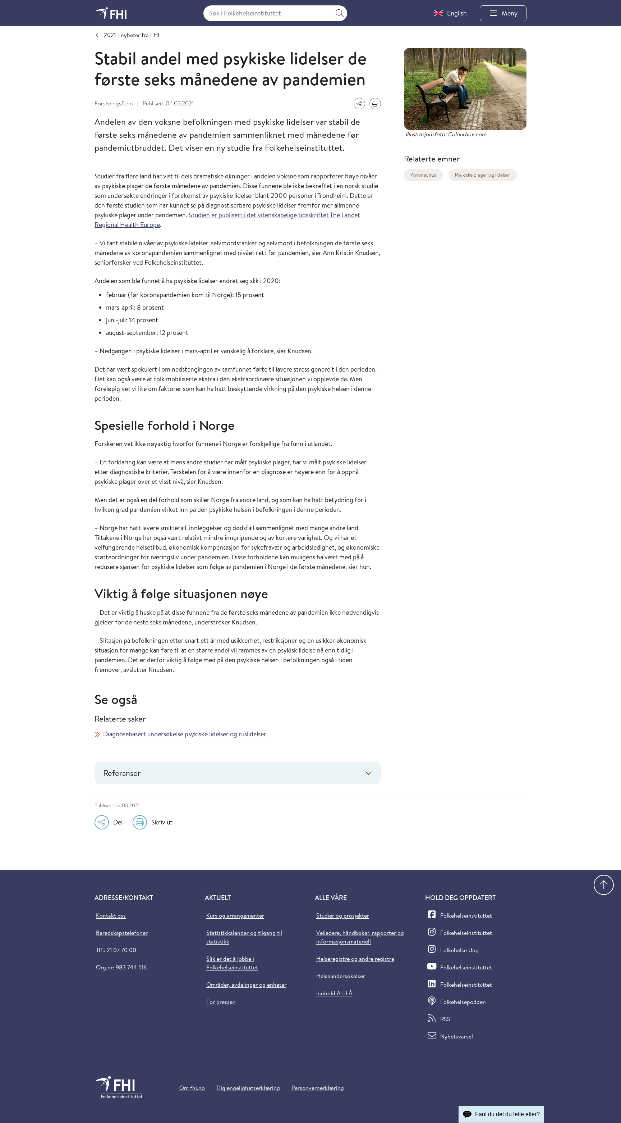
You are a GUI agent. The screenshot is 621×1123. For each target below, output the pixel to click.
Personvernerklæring (317, 1088)
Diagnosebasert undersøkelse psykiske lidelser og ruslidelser (184, 733)
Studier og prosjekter (342, 915)
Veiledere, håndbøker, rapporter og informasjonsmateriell (360, 937)
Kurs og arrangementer (235, 915)
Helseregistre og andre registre (355, 959)
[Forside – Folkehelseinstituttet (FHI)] (111, 13)
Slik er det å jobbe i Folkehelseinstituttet (232, 963)
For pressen (221, 1002)
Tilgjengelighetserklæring (248, 1088)
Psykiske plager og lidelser (482, 174)
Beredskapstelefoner (122, 933)
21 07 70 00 (121, 950)
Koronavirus (423, 174)
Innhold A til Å (334, 993)
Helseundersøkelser (340, 976)
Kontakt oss (111, 915)
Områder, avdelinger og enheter (246, 984)
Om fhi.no (192, 1088)
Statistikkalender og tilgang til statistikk (244, 937)
